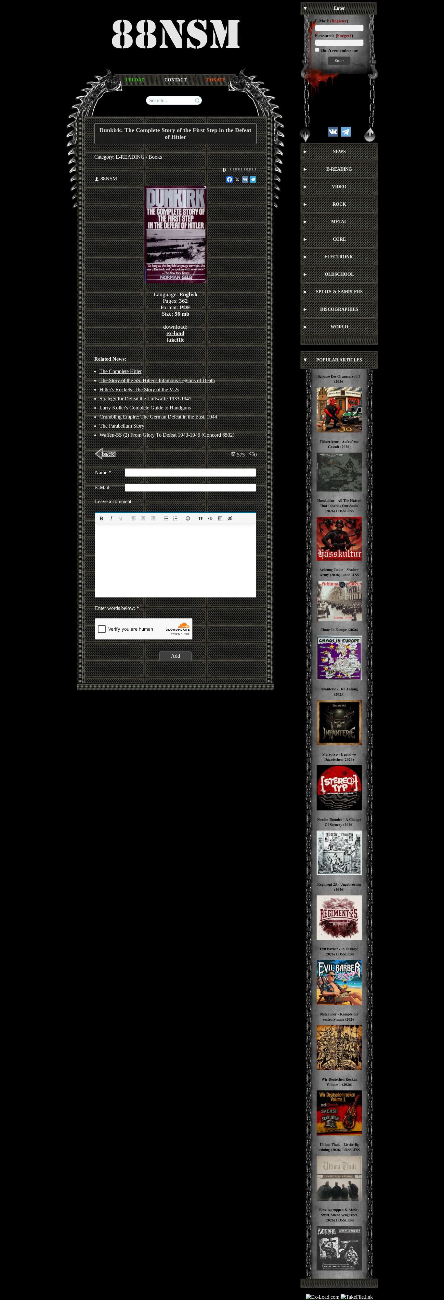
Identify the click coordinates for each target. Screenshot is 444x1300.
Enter (339, 60)
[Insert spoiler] (220, 518)
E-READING (130, 157)
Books (155, 157)
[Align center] (143, 518)
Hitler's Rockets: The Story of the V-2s (139, 389)
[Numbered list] (175, 518)
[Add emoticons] (188, 518)
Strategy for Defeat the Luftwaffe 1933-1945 (145, 398)
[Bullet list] (165, 518)
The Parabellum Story (121, 426)
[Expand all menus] (305, 135)
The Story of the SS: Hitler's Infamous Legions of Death (157, 380)
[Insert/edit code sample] (210, 518)
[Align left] (133, 518)
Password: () (334, 35)
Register (339, 20)
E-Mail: (322, 20)
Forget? (344, 35)
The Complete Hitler (120, 371)
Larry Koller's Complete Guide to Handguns (145, 407)
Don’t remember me (339, 50)
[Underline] (120, 518)
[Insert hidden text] (230, 518)
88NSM (108, 178)
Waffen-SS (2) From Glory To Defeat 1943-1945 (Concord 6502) (166, 435)
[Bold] (101, 518)
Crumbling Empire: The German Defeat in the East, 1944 (158, 416)
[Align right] (153, 518)
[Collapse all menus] (369, 135)
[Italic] (111, 518)
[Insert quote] (200, 518)
